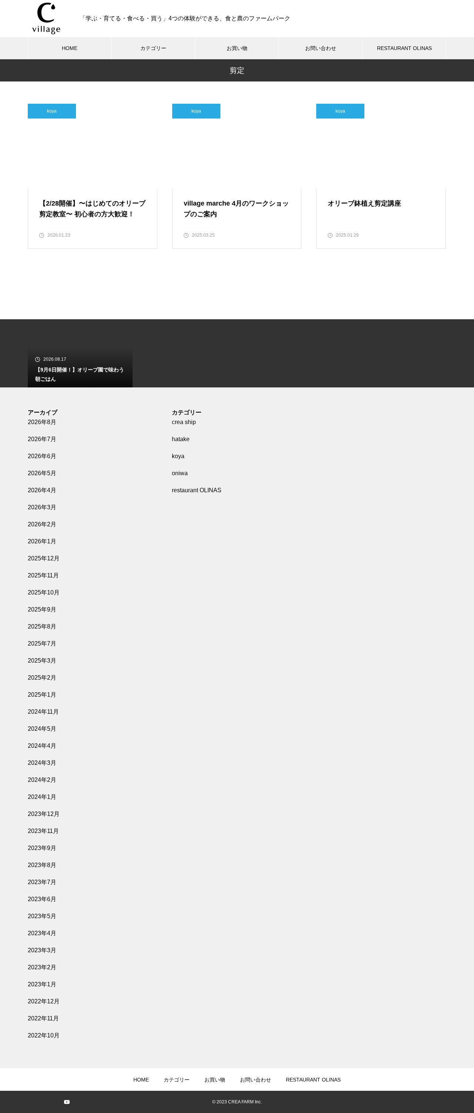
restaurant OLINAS (196, 490)
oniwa (180, 473)
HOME (69, 48)
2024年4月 (42, 746)
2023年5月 (42, 916)
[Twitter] (44, 1102)
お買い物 (237, 48)
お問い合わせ (320, 48)
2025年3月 (42, 660)
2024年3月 (42, 763)
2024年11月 (43, 712)
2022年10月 (44, 1035)
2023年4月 (42, 933)
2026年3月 (42, 507)
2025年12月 (44, 558)
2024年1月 (42, 797)
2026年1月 (42, 541)
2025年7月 (42, 643)
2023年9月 (42, 848)
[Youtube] (66, 1102)
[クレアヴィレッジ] (46, 18)
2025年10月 (44, 592)
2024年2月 (42, 780)
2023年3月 (42, 950)
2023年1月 (42, 984)
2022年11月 (43, 1018)
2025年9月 (42, 609)
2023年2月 (42, 967)
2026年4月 (42, 490)
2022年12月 (44, 1001)
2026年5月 (42, 473)
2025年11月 (43, 575)
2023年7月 (42, 882)
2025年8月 (42, 626)
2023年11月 (43, 831)
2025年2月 (42, 677)
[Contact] (77, 1102)
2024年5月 (42, 729)
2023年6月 (42, 899)
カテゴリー (153, 48)
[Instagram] (33, 1102)
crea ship (184, 422)
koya (52, 111)
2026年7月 (42, 439)
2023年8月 (42, 865)
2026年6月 (42, 456)
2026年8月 (42, 422)
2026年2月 (42, 524)
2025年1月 (42, 695)
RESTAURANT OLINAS (404, 48)
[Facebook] (55, 1102)
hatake (181, 439)
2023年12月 (44, 814)
